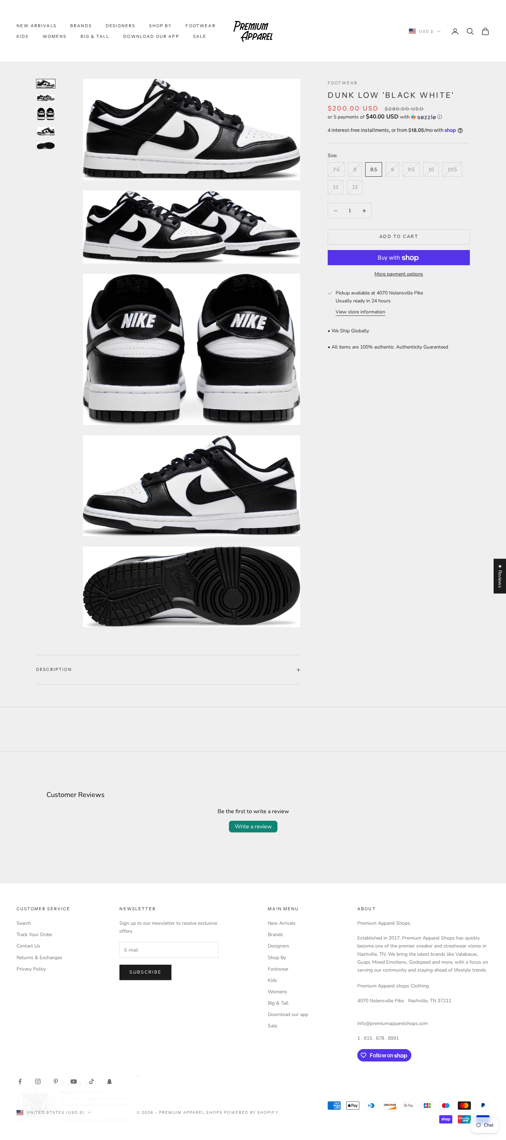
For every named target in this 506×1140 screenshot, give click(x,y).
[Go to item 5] (45, 146)
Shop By (160, 25)
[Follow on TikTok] (91, 1081)
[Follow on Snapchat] (109, 1081)
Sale (200, 36)
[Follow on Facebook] (20, 1081)
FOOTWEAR (343, 82)
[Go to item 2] (45, 98)
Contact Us (28, 946)
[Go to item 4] (45, 131)
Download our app (151, 36)
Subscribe (145, 972)
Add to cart (398, 237)
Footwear (200, 25)
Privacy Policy (31, 969)
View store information (360, 312)
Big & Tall (95, 36)
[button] (399, 117)
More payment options (399, 274)
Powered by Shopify (251, 1112)
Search (24, 923)
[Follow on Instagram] (37, 1081)
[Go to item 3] (45, 114)
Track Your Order (34, 934)
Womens (55, 36)
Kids (23, 36)
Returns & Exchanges (39, 957)
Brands (81, 25)
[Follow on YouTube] (73, 1081)
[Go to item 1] (45, 84)
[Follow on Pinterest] (55, 1081)
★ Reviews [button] (500, 576)
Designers (120, 25)
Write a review (253, 826)
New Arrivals (36, 25)
